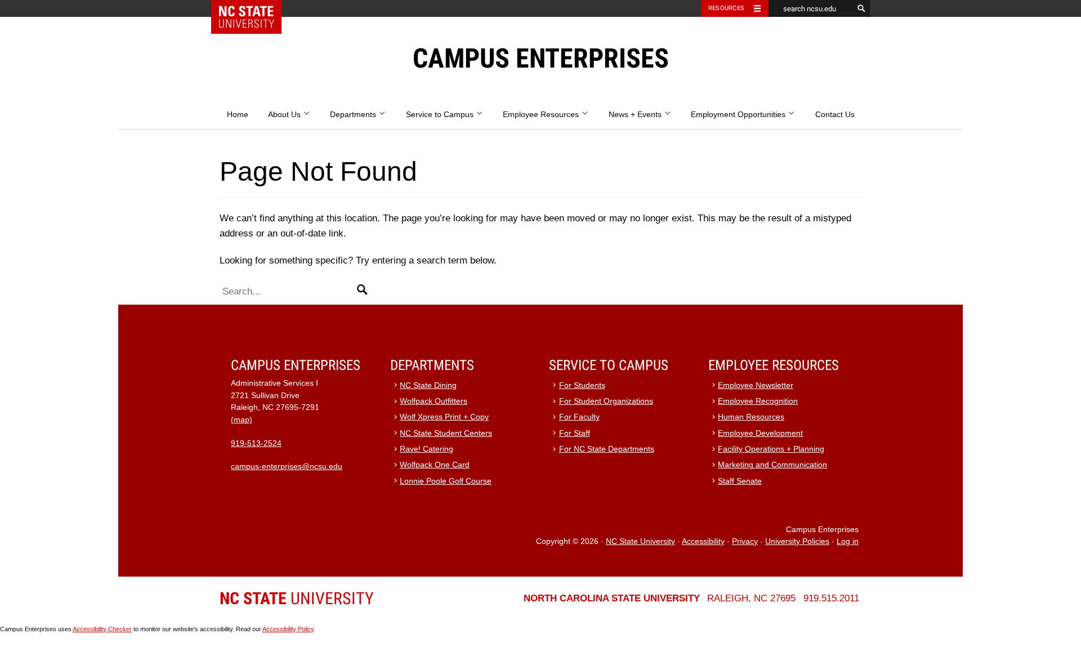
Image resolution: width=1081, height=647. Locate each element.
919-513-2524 (256, 443)
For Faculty (579, 417)
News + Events (636, 114)
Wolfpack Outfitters (433, 401)
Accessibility (703, 541)
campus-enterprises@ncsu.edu (286, 466)
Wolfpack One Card (435, 465)
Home (237, 114)
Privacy (745, 541)
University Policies (797, 541)
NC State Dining (428, 385)
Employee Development (760, 433)
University (297, 598)
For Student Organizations (606, 401)
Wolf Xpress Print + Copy (444, 417)
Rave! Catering (426, 449)
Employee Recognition (758, 401)
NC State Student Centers (446, 433)
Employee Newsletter (755, 385)
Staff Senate (740, 481)
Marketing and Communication (772, 465)
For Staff (574, 433)
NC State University (640, 541)
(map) (241, 420)
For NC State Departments (606, 449)
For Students (582, 385)
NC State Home (253, 8)
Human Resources (751, 417)
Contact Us (835, 114)
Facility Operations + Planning (771, 449)
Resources (726, 8)
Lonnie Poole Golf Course (446, 481)
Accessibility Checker (102, 629)
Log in (848, 541)
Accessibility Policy (288, 629)
